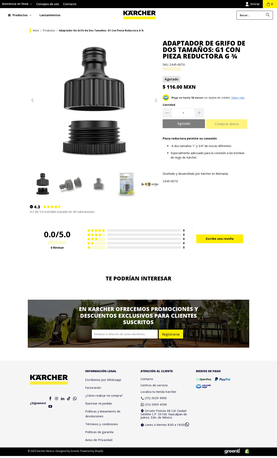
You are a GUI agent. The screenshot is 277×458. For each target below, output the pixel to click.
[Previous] (33, 100)
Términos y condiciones (101, 424)
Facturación (93, 388)
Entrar (255, 4)
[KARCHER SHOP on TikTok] (68, 399)
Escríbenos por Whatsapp (103, 380)
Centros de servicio (154, 385)
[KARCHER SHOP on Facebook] (50, 399)
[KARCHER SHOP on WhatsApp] (75, 399)
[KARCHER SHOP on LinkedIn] (62, 399)
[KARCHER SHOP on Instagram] (56, 399)
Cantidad (169, 105)
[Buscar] (268, 15)
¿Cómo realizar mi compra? (104, 395)
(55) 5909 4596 (156, 404)
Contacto (69, 4)
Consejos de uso (47, 4)
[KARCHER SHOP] (139, 15)
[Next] (155, 100)
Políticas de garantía (99, 432)
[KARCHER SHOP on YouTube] (50, 407)
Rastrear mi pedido (98, 403)
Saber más (238, 98)
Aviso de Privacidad (98, 440)
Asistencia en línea (15, 4)
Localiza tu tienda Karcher (158, 392)
